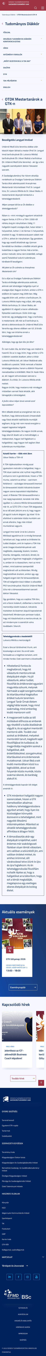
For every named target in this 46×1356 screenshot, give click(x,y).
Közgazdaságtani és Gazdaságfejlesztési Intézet (20, 1162)
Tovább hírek (18, 1078)
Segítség (23, 1340)
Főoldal (6, 32)
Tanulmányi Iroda (8, 1152)
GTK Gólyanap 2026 (15, 959)
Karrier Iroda (6, 1239)
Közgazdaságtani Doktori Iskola (13, 1157)
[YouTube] (36, 1277)
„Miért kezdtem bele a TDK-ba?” (17, 61)
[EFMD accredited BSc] (18, 1295)
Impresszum (23, 1333)
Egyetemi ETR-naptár (10, 1125)
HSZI (3, 1208)
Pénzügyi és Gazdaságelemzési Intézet (16, 1181)
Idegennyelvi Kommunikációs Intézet (15, 1213)
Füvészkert (6, 1229)
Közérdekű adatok (23, 1327)
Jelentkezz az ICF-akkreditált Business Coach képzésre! (16, 1054)
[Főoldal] (4, 2)
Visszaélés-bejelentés (23, 1321)
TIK (3, 1223)
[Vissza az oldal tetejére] (41, 1083)
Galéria (6, 67)
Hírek (5, 48)
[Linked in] (10, 1277)
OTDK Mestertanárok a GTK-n (27, 15)
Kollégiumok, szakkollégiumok (13, 1250)
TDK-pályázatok (10, 80)
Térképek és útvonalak (13, 1266)
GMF (3, 1234)
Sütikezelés (23, 1308)
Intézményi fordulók (12, 54)
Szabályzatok (7, 1136)
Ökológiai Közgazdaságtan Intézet (14, 1176)
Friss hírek (10, 1046)
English (6, 87)
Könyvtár (5, 1202)
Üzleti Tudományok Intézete (12, 1186)
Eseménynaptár (18, 987)
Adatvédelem (23, 1314)
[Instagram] (27, 1277)
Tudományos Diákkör (8, 15)
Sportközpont (7, 1218)
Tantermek (6, 1131)
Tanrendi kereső (8, 1120)
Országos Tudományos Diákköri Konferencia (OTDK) (17, 40)
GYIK (5, 74)
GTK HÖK (5, 1244)
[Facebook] (18, 1277)
